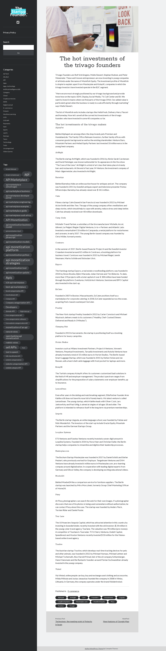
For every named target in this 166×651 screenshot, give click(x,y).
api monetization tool (16, 268)
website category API (13, 368)
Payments (6, 123)
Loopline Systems (64, 602)
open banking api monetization (14, 337)
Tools (5, 145)
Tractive (61, 606)
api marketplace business (18, 191)
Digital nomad (8, 105)
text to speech (12, 352)
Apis (9, 277)
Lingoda (122, 598)
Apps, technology (9, 86)
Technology (7, 142)
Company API (10, 299)
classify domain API (12, 295)
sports (5, 133)
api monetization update (17, 272)
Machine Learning (9, 114)
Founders (95, 598)
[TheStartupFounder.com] (18, 15)
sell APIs (11, 347)
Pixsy (112, 602)
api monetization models (18, 241)
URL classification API (13, 356)
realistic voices (12, 342)
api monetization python (17, 255)
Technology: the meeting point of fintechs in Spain (73, 623)
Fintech (6, 111)
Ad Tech (6, 74)
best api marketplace (16, 287)
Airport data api (11, 169)
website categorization (13, 360)
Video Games (8, 151)
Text (23, 348)
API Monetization (16, 220)
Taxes (5, 139)
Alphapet (61, 598)
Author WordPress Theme (94, 649)
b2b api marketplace (15, 282)
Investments (108, 598)
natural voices (12, 331)
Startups (6, 136)
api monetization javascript (14, 236)
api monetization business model (18, 225)
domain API (10, 311)
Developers (11, 307)
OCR (4, 117)
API (4, 80)
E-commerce (7, 108)
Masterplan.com (82, 602)
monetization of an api (16, 327)
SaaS (4, 127)
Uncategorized (8, 148)
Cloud (5, 96)
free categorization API (14, 315)
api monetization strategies (18, 261)
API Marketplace (16, 180)
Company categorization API (18, 303)
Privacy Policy (9, 32)
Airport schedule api (12, 175)
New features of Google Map (116, 621)
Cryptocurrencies (9, 99)
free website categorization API (17, 323)
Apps (5, 83)
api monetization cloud (13, 231)
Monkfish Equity (99, 602)
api (26, 174)
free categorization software (16, 319)
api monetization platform (18, 248)
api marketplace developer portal (17, 196)
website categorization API (16, 364)
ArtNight (73, 598)
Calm (84, 598)
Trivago (72, 606)
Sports (5, 130)
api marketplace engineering (18, 202)
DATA (5, 102)
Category (6, 92)
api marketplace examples (17, 206)
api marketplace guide (16, 210)
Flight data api (24, 311)
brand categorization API (14, 291)
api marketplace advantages (13, 185)
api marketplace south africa (18, 215)
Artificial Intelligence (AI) (11, 89)
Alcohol (6, 77)
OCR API (6, 120)
